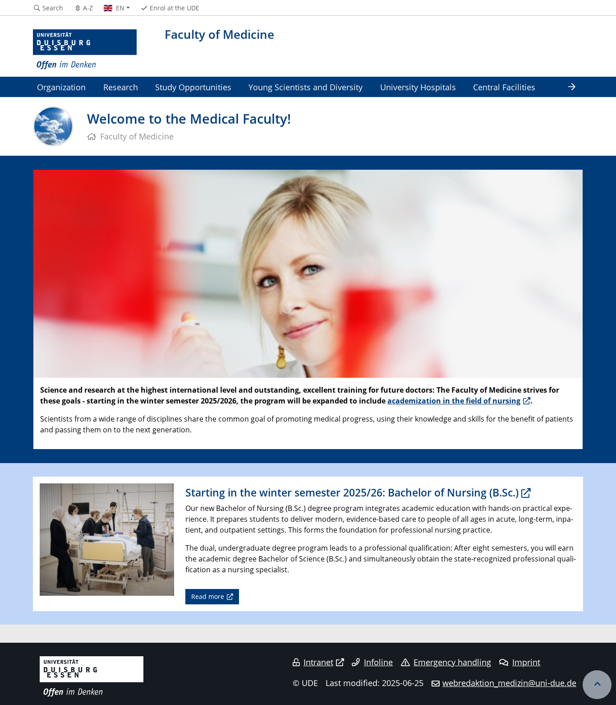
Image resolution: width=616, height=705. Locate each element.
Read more (207, 596)
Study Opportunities (193, 87)
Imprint (526, 662)
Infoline (378, 662)
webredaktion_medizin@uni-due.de (509, 682)
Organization (61, 87)
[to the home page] (85, 49)
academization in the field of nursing (453, 401)
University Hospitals (418, 87)
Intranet (318, 662)
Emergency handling (452, 662)
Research (120, 87)
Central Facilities (504, 87)
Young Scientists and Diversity (305, 87)
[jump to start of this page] (597, 684)
